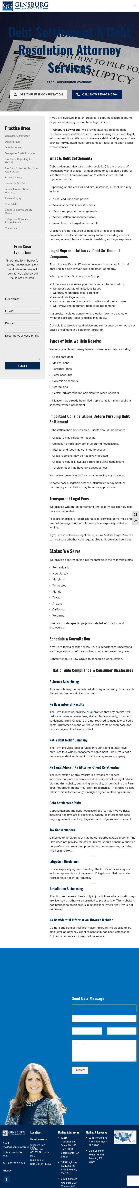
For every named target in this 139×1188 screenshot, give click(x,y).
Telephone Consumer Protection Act (17, 221)
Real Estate (11, 204)
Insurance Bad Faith (16, 183)
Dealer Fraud (12, 141)
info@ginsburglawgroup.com (19, 1147)
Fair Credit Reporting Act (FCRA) (19, 161)
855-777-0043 (16, 1163)
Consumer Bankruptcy (17, 135)
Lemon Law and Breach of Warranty (19, 191)
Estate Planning (13, 177)
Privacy (7, 1170)
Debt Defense (13, 147)
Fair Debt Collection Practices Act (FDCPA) (21, 170)
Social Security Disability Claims (18, 211)
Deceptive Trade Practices (20, 153)
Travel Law (11, 228)
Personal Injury (13, 198)
